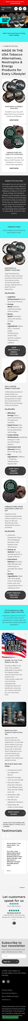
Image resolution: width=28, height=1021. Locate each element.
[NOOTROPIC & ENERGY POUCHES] (14, 101)
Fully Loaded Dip (6, 8)
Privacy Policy (7, 990)
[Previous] (3, 835)
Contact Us (6, 999)
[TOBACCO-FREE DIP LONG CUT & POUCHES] (14, 148)
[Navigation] (24, 8)
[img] (14, 904)
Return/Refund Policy (10, 996)
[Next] (8, 835)
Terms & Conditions (9, 993)
